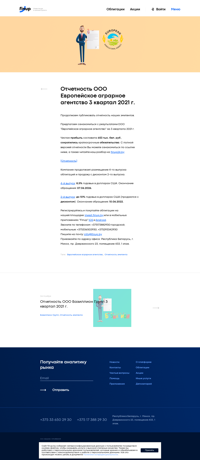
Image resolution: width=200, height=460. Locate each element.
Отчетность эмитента (116, 255)
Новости (114, 362)
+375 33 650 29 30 (56, 420)
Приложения (117, 384)
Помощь (114, 379)
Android (101, 220)
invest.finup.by (94, 215)
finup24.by (117, 152)
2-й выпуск (68, 197)
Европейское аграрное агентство (85, 255)
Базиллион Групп (49, 315)
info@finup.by (93, 234)
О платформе (143, 362)
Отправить (60, 390)
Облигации (116, 9)
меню (175, 9)
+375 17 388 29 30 (92, 420)
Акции (135, 9)
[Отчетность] (69, 161)
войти (161, 9)
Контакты (115, 368)
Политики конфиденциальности (100, 455)
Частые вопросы (119, 373)
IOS (91, 220)
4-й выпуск (68, 183)
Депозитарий (144, 384)
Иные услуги (143, 379)
